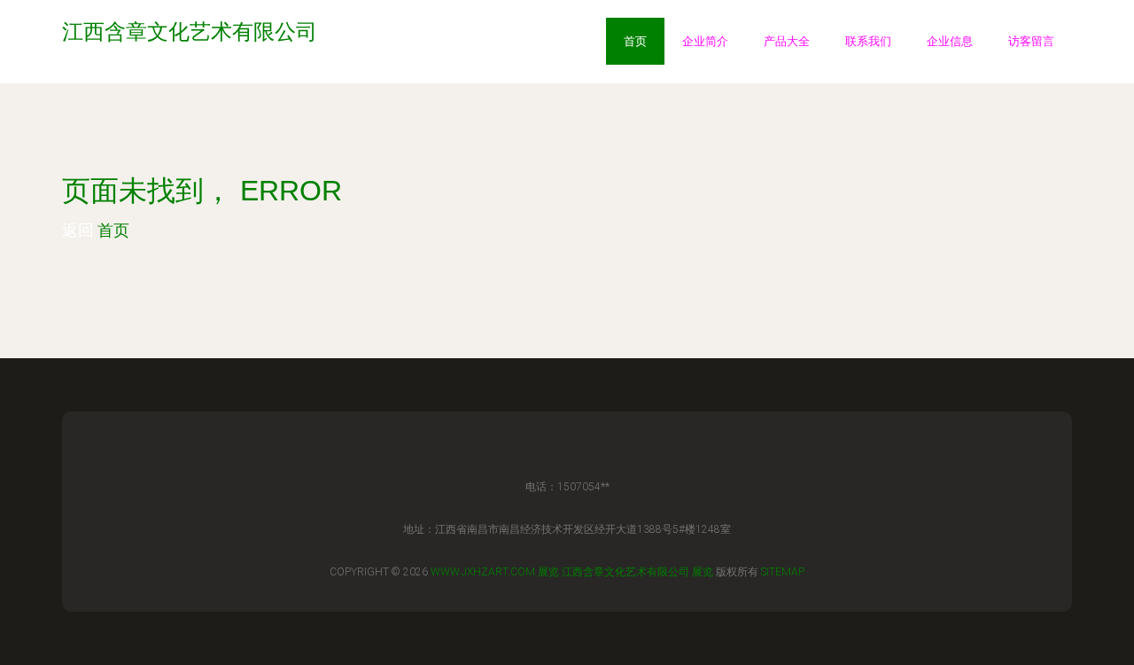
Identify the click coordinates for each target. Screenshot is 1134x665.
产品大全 (787, 41)
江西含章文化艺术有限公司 (625, 572)
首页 (635, 41)
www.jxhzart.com (483, 572)
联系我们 (868, 41)
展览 (548, 572)
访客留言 (1031, 41)
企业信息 (950, 41)
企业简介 (705, 41)
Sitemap (782, 572)
